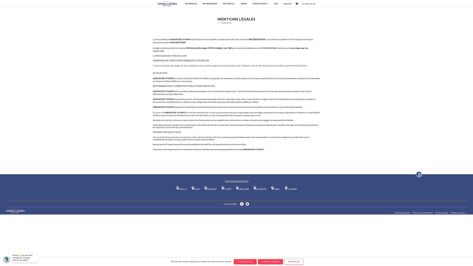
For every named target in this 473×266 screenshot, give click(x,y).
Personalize (294, 262)
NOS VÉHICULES (191, 4)
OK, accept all (246, 262)
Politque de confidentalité (423, 213)
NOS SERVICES (229, 4)
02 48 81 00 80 (308, 3)
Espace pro (288, 4)
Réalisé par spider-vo (459, 213)
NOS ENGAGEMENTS (210, 4)
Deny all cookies (271, 262)
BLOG (276, 4)
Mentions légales (441, 213)
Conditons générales (402, 213)
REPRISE (244, 4)
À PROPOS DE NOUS (260, 4)
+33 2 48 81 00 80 (267, 48)
